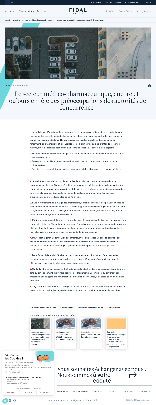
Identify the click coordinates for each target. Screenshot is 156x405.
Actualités (16, 20)
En (12, 2)
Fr (7, 2)
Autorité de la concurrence (43, 307)
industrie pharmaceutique (91, 307)
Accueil (7, 20)
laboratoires (114, 307)
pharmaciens (67, 307)
